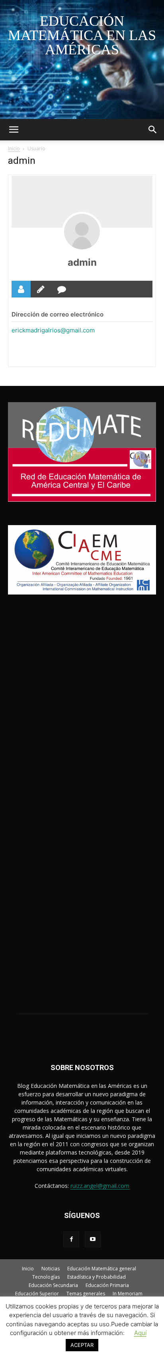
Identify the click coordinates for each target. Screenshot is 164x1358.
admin (82, 262)
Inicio (14, 148)
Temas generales (85, 1293)
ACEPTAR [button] (82, 1345)
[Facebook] (71, 1239)
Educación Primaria (107, 1285)
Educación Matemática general (101, 1268)
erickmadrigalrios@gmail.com (53, 330)
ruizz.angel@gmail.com (99, 1185)
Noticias (50, 1268)
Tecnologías (46, 1277)
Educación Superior (37, 1293)
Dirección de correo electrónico (57, 314)
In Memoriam (128, 1293)
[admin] (82, 231)
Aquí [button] (140, 1333)
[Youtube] (93, 1239)
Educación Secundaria (53, 1285)
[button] (13, 129)
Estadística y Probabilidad (96, 1277)
